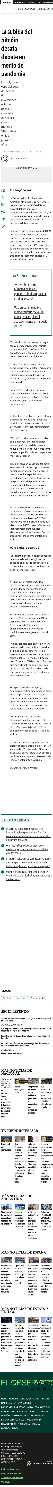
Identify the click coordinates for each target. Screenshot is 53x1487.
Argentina (20, 2)
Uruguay (7, 2)
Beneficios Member (30, 1398)
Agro (30, 1407)
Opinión (5, 1415)
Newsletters (8, 1424)
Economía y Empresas (13, 1407)
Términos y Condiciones (12, 1477)
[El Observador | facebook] (34, 1384)
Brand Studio (42, 1407)
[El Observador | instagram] (39, 1384)
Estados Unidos (9, 1428)
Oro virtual (7, 998)
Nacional (6, 1403)
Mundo (5, 1411)
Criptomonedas (37, 998)
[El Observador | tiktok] (50, 1384)
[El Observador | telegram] (44, 1389)
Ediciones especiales (12, 1420)
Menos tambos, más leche (11, 1053)
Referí (45, 1398)
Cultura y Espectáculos (24, 1411)
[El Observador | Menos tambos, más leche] (20, 1083)
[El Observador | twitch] (50, 1389)
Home (4, 1398)
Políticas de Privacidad (11, 1473)
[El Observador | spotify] (38, 1389)
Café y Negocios (23, 1403)
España (36, 1424)
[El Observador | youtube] (45, 1384)
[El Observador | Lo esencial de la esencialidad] (6, 1140)
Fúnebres (17, 1415)
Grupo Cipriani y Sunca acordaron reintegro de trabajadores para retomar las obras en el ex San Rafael (25, 1044)
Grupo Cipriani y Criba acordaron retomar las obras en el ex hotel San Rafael (26, 1037)
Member (13, 1398)
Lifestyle (44, 1411)
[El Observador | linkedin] (32, 1389)
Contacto (5, 1482)
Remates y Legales (34, 1415)
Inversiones (21, 998)
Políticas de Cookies (10, 1469)
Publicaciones (34, 1420)
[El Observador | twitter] (29, 1384)
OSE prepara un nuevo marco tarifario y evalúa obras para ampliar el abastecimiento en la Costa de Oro (26, 1029)
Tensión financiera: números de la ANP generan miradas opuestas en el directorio (26, 1019)
